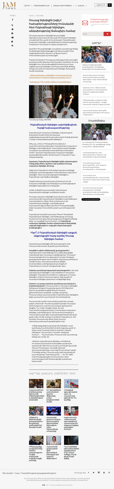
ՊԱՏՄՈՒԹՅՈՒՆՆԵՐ (42, 6)
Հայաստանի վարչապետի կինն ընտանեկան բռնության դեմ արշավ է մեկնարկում (52, 452)
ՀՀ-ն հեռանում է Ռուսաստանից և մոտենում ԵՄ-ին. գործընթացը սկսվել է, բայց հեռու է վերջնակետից (96, 144)
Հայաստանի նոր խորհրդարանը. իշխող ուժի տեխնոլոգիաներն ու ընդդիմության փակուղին (36, 395)
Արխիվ (32, 15)
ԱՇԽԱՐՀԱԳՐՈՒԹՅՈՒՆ (62, 6)
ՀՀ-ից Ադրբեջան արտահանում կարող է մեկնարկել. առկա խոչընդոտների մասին (53, 396)
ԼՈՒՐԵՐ (27, 6)
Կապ (17, 473)
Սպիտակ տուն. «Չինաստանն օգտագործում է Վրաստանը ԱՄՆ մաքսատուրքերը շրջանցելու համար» (71, 423)
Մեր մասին (7, 473)
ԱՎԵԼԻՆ (81, 6)
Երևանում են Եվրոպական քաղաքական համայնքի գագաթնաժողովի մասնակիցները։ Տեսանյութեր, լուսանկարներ (96, 191)
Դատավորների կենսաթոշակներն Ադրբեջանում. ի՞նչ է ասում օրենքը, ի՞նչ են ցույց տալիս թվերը (71, 452)
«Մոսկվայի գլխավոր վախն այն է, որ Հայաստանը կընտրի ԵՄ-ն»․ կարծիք (70, 395)
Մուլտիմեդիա (96, 120)
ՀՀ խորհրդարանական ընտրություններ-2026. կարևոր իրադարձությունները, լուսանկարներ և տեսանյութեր (94, 166)
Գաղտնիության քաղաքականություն (38, 473)
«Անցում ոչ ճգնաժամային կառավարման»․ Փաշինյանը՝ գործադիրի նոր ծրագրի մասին (36, 422)
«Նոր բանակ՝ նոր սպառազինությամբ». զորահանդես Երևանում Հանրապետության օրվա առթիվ (96, 179)
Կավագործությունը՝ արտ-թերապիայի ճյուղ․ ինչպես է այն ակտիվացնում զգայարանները (94, 155)
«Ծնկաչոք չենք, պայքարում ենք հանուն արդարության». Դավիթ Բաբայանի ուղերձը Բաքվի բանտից (36, 453)
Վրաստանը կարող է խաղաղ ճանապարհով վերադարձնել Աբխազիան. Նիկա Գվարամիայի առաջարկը (53, 424)
